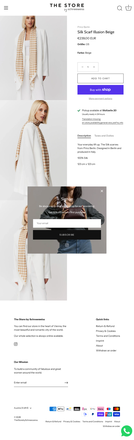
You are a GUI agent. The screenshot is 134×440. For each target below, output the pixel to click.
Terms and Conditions (108, 335)
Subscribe (67, 234)
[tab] (85, 136)
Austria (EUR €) (21, 408)
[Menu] (6, 8)
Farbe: (81, 52)
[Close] (102, 191)
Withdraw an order (106, 350)
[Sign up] (66, 382)
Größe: (81, 44)
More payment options (100, 98)
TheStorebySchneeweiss (26, 420)
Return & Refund (105, 326)
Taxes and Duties (104, 135)
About (99, 345)
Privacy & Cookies (106, 331)
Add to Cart (100, 78)
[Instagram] (67, 245)
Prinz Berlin (83, 27)
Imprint (100, 340)
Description (84, 135)
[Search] (120, 8)
